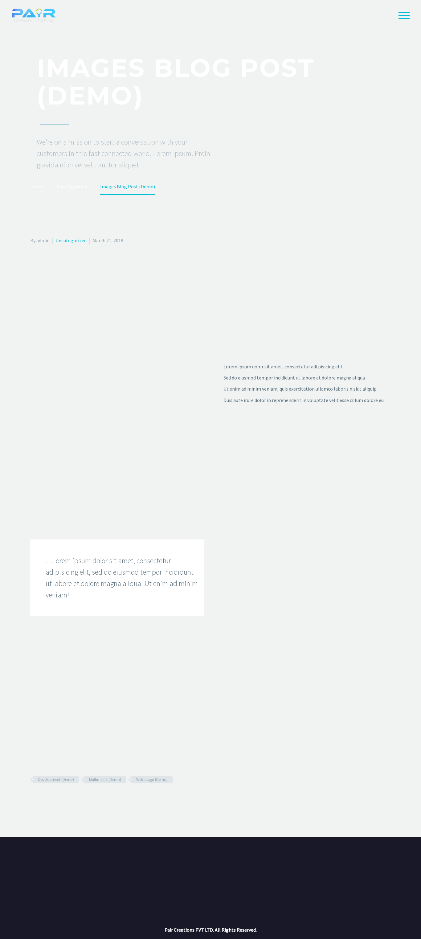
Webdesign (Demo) (152, 779)
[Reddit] (78, 797)
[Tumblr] (61, 797)
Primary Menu (404, 15)
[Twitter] (43, 797)
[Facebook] (34, 797)
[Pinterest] (52, 797)
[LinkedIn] (69, 797)
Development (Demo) (56, 779)
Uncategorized (71, 240)
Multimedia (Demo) (105, 779)
